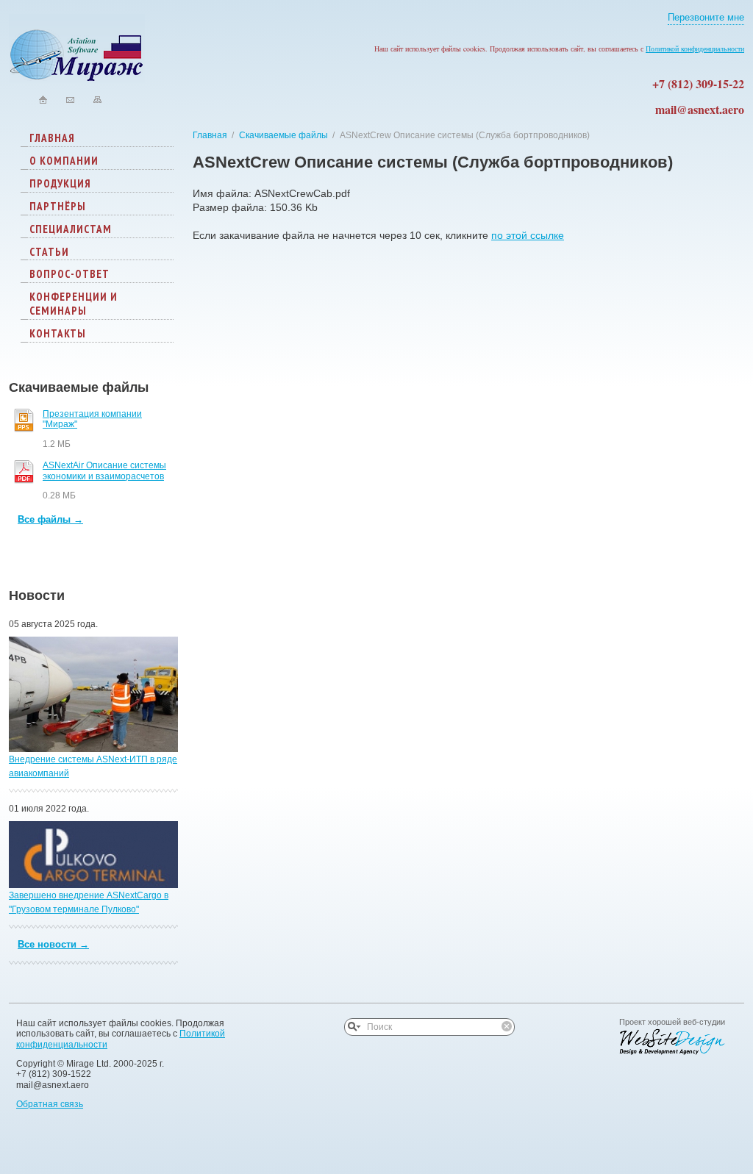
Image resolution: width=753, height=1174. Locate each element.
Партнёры (57, 206)
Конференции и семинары (73, 304)
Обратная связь (49, 1104)
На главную (43, 99)
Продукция (60, 183)
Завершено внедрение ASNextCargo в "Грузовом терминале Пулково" (88, 902)
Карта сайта (97, 99)
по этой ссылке (527, 235)
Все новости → (53, 944)
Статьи (49, 252)
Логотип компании (77, 48)
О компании (64, 161)
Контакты (57, 333)
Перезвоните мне (706, 17)
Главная (52, 138)
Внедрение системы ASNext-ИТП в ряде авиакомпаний (93, 766)
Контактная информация (70, 99)
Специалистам (70, 229)
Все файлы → (50, 519)
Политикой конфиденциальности (695, 48)
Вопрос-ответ (69, 274)
